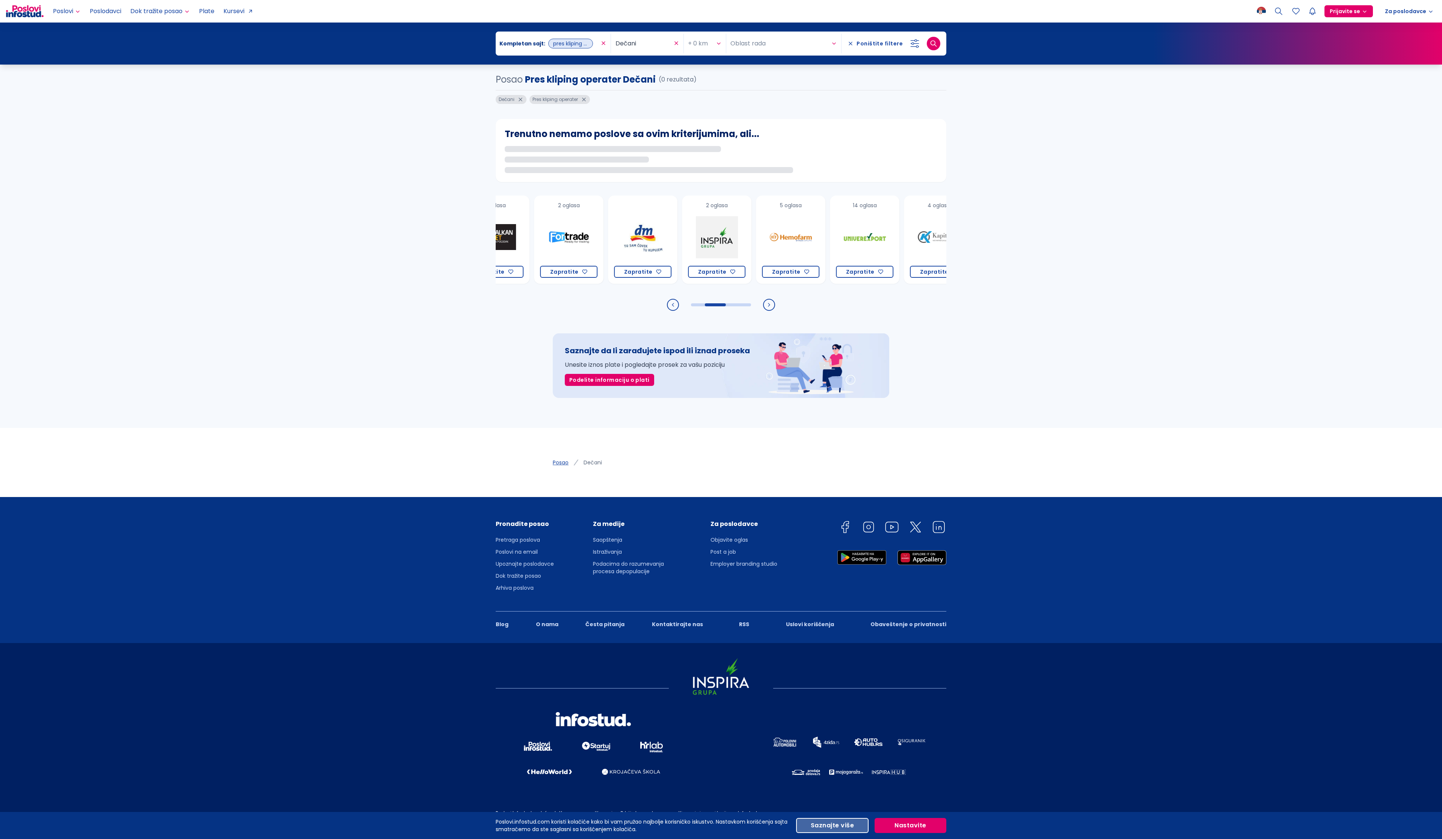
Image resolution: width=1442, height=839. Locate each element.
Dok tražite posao (518, 576)
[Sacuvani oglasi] (1296, 11)
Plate (206, 11)
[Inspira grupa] (679, 240)
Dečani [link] (593, 462)
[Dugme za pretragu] (933, 43)
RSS (744, 624)
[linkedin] (938, 528)
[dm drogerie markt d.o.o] (605, 240)
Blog (502, 624)
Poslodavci (105, 11)
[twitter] (915, 528)
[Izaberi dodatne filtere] (915, 44)
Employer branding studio (743, 564)
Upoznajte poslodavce (525, 564)
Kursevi (233, 11)
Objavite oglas (729, 540)
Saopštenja (607, 540)
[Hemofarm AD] (753, 240)
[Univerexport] (827, 240)
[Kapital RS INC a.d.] (901, 240)
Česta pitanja (604, 624)
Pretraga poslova (518, 540)
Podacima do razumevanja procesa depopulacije (628, 567)
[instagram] (868, 528)
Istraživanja (607, 552)
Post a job (723, 552)
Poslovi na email (517, 552)
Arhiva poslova (515, 588)
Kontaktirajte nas (677, 624)
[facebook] (844, 528)
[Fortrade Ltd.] (531, 240)
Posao (561, 462)
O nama (547, 624)
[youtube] (891, 528)
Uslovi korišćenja (810, 624)
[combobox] (549, 43)
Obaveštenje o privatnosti (908, 624)
